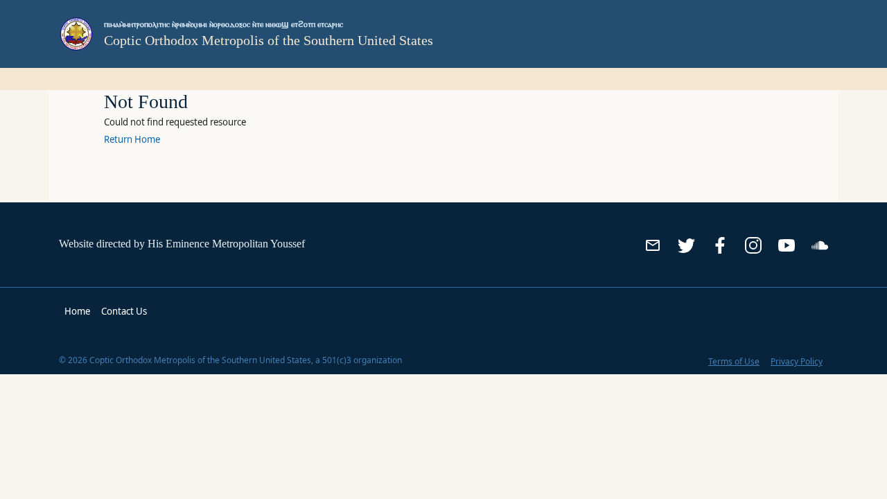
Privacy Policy (797, 361)
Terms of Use (733, 361)
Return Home (132, 139)
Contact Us (124, 311)
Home (77, 311)
